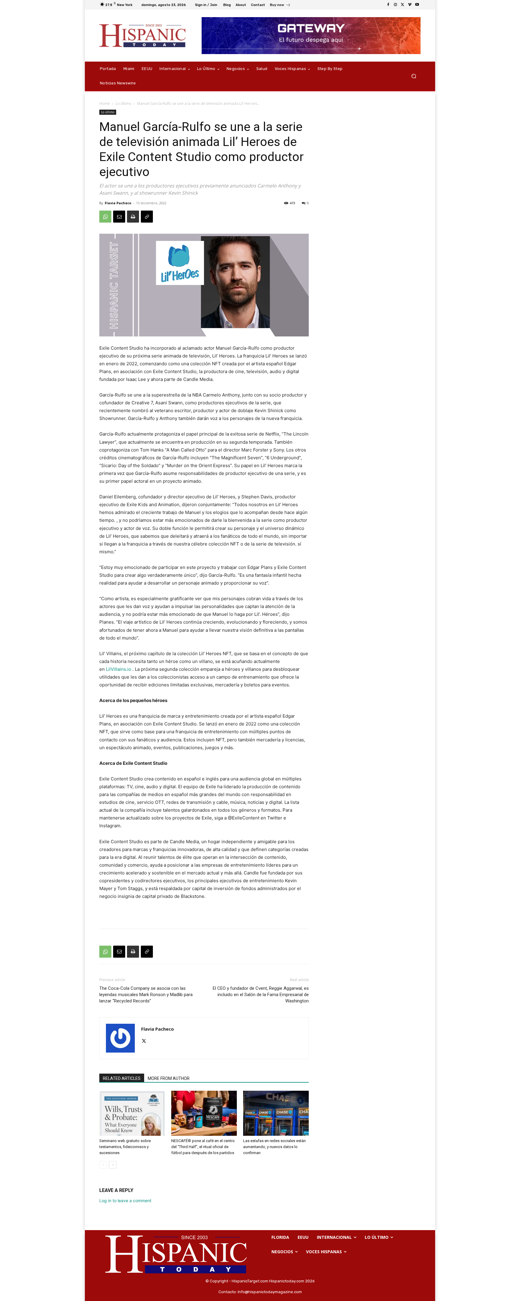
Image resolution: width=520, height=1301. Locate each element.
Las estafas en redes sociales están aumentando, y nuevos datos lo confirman (274, 1146)
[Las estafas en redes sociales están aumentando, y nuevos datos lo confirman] (276, 1113)
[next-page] (112, 1165)
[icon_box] (280, 5)
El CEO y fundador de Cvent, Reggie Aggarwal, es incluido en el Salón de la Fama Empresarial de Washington (261, 995)
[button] (414, 76)
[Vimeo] (409, 4)
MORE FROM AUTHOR (169, 1078)
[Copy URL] (147, 217)
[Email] (119, 217)
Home (104, 103)
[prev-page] (103, 1165)
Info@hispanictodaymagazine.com (270, 1292)
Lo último (124, 103)
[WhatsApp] (105, 217)
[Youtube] (417, 4)
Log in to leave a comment (125, 1200)
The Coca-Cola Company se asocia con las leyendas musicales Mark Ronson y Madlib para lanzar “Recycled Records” (146, 995)
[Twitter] (402, 4)
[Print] (133, 217)
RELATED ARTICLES (122, 1078)
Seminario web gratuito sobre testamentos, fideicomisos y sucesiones (125, 1146)
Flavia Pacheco (118, 203)
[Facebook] (388, 4)
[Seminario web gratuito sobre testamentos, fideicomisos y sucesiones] (132, 1113)
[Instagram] (395, 4)
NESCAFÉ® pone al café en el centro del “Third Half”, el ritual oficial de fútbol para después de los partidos (203, 1146)
